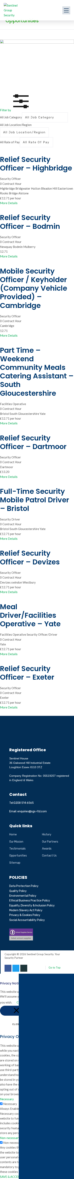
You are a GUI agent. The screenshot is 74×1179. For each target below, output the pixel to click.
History (46, 834)
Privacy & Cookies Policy (24, 915)
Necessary (10, 1104)
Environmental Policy (22, 895)
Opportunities (18, 855)
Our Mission (16, 841)
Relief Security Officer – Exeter (27, 673)
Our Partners (50, 841)
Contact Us (49, 855)
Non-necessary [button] (10, 1138)
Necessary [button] (7, 1099)
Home (13, 834)
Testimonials (17, 848)
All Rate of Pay (10, 142)
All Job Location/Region (16, 125)
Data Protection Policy (23, 886)
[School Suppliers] (21, 930)
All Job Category (11, 117)
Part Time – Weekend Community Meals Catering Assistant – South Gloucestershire (37, 371)
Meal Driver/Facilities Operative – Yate (30, 615)
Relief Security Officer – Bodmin (30, 221)
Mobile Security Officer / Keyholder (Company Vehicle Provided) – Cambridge (33, 288)
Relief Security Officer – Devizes (30, 557)
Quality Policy (18, 891)
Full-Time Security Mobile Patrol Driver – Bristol (34, 499)
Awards (47, 848)
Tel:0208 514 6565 (21, 803)
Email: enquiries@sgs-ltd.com (28, 811)
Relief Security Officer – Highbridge (36, 163)
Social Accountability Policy (27, 920)
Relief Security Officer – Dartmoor (33, 442)
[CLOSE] (16, 1011)
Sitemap (14, 862)
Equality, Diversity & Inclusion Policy (32, 905)
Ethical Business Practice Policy (29, 900)
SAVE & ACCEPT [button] (11, 1176)
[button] (15, 110)
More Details (9, 203)
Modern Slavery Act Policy (25, 910)
